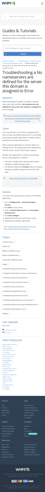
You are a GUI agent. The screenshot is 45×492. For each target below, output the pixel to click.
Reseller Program (30, 452)
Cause (5, 128)
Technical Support (8, 426)
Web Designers (29, 415)
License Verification (30, 445)
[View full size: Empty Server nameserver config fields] (22, 181)
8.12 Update (5, 387)
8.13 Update (5, 389)
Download (5, 452)
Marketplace (6, 447)
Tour (3, 405)
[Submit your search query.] (5, 16)
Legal (33, 486)
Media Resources (30, 447)
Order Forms (6, 366)
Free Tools (5, 445)
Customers (28, 431)
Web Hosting (28, 405)
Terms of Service (24, 486)
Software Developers (31, 410)
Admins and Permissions (9, 354)
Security (4, 372)
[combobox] (22, 16)
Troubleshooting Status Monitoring (18, 229)
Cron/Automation (7, 385)
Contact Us (5, 436)
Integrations (6, 410)
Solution (6, 192)
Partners (4, 450)
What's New (6, 413)
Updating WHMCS (7, 348)
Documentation (7, 434)
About (5, 486)
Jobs (30, 434)
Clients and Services (8, 356)
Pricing (4, 415)
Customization (6, 358)
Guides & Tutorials (8, 61)
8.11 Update (5, 352)
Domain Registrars (30, 408)
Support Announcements (9, 344)
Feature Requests (8, 455)
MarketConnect (6, 364)
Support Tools (6, 377)
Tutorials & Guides (8, 431)
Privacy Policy (13, 486)
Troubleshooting (23, 61)
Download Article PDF (10, 330)
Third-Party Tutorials (8, 350)
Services (4, 408)
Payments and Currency (9, 368)
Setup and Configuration (9, 374)
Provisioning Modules (8, 370)
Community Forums (8, 429)
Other (4, 383)
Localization (6, 362)
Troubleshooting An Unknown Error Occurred (21, 227)
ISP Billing (27, 418)
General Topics (6, 346)
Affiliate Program (30, 450)
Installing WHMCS (7, 360)
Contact (26, 436)
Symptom (7, 98)
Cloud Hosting (29, 413)
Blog (25, 429)
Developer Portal (7, 457)
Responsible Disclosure (32, 455)
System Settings (7, 379)
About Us (27, 426)
